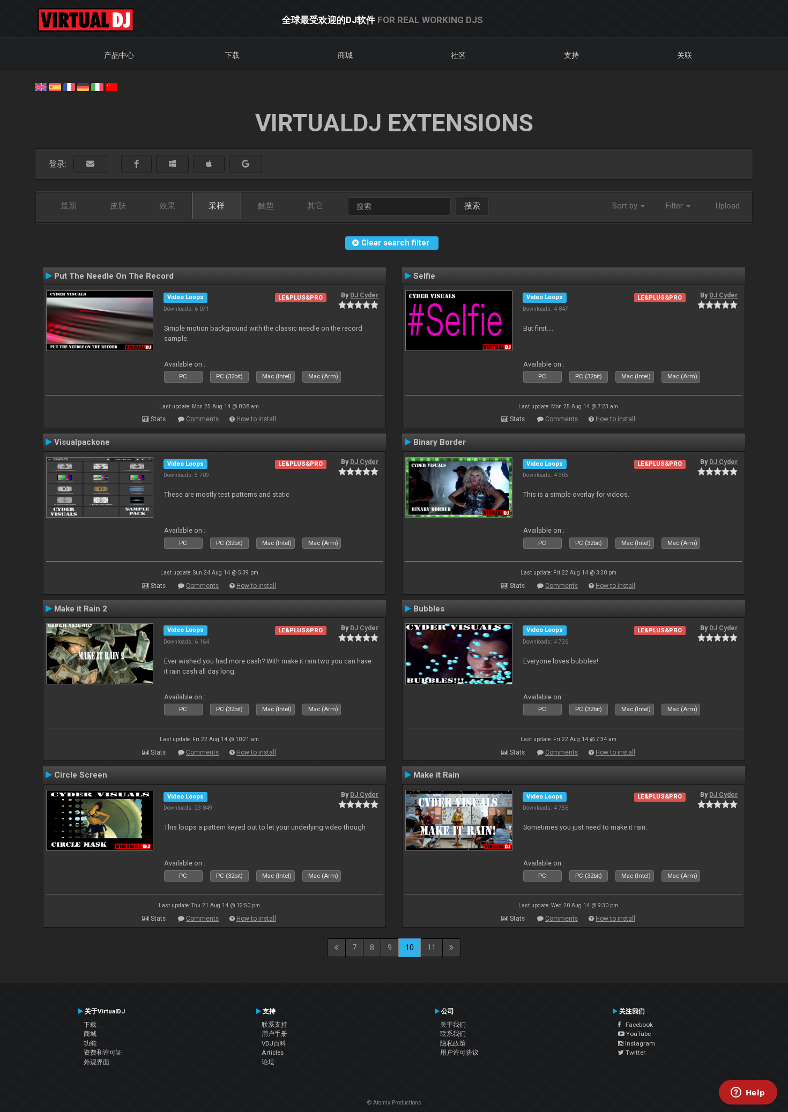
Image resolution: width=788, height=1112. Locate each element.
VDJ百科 (274, 1043)
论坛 (268, 1062)
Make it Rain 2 (80, 609)
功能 (90, 1043)
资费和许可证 (103, 1052)
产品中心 (119, 55)
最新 (69, 206)
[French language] (69, 86)
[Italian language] (97, 86)
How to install (256, 419)
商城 (345, 55)
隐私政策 (453, 1043)
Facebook (637, 1024)
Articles (273, 1052)
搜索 (472, 206)
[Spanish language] (55, 86)
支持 (571, 55)
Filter (675, 206)
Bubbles (428, 609)
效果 (167, 206)
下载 (232, 55)
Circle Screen (80, 775)
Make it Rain (436, 775)
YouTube (638, 1034)
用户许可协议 (459, 1052)
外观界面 (96, 1062)
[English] (41, 86)
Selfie (424, 276)
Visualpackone (82, 442)
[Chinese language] (111, 86)
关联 (684, 55)
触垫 (266, 206)
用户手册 (274, 1034)
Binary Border (439, 442)
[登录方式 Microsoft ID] (172, 164)
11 (431, 947)
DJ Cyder (364, 295)
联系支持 (274, 1024)
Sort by (626, 206)
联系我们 (453, 1034)
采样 (217, 206)
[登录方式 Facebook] (136, 164)
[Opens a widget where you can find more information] (747, 1093)
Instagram (639, 1043)
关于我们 (453, 1024)
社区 (458, 55)
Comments (202, 419)
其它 (315, 206)
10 (409, 947)
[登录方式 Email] (90, 164)
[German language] (83, 86)
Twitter (634, 1052)
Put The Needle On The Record (114, 276)
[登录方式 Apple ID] (209, 164)
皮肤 (118, 206)
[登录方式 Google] (245, 164)
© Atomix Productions (394, 1102)
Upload (728, 206)
